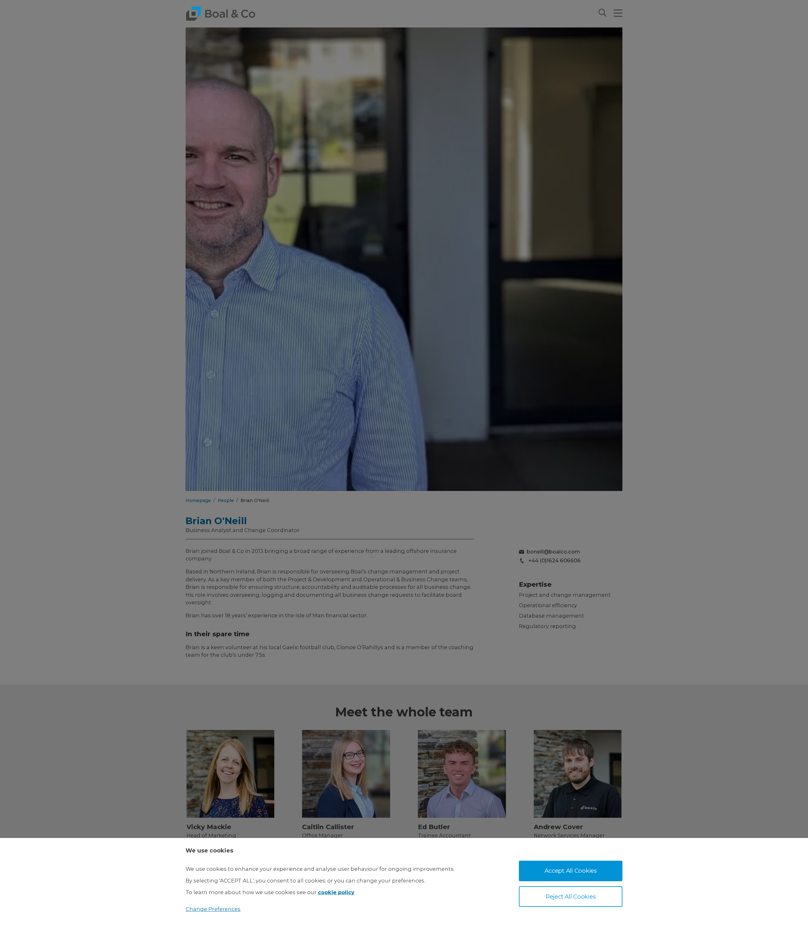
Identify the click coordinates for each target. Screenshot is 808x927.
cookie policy (336, 892)
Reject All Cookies (571, 896)
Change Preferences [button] (213, 909)
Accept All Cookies (570, 870)
